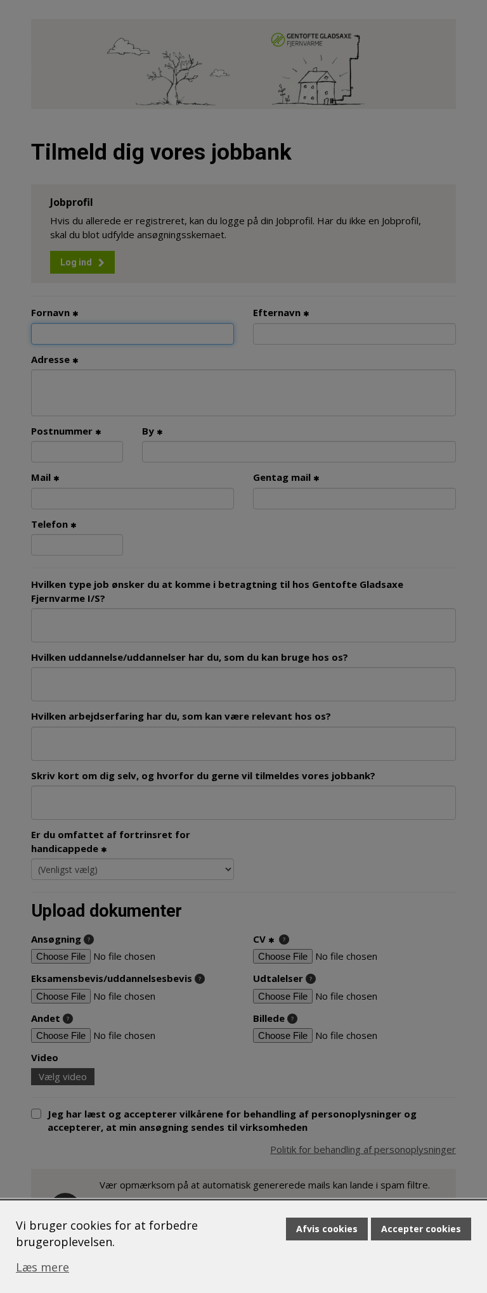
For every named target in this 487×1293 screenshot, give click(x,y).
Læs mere (42, 1267)
